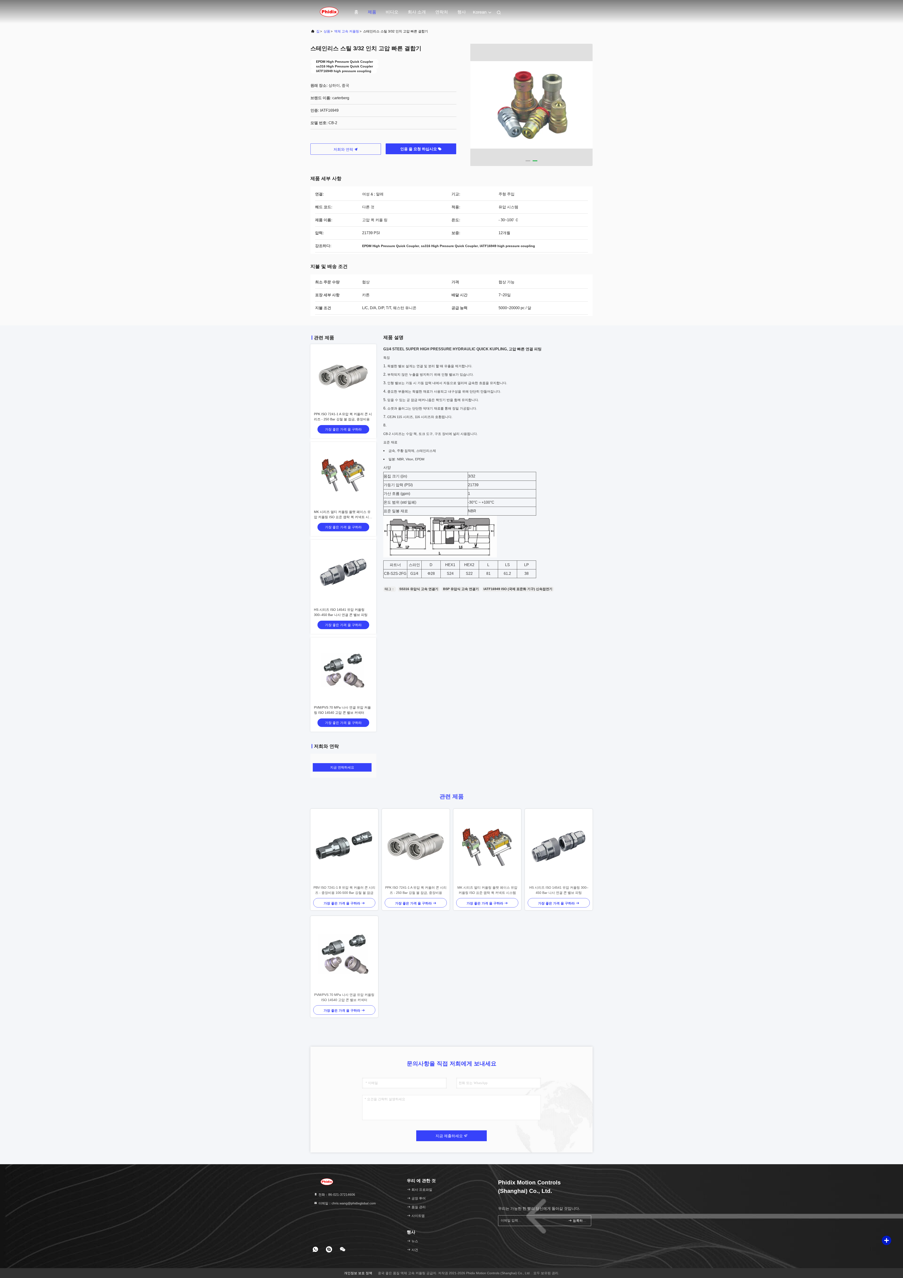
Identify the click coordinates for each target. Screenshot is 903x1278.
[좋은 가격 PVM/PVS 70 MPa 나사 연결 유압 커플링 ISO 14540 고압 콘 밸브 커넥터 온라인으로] (343, 670)
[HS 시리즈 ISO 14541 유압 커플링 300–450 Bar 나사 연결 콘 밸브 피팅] (559, 847)
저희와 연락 (343, 149)
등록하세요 (579, 1221)
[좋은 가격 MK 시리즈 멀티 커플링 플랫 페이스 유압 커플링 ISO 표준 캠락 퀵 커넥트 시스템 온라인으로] (343, 475)
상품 (327, 31)
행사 (461, 12)
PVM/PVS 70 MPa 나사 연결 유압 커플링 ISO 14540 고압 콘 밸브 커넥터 (344, 997)
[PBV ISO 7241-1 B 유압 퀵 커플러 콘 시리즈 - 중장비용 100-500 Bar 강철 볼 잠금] (344, 847)
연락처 (441, 12)
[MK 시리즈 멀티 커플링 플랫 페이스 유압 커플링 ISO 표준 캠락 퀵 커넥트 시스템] (487, 847)
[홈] (329, 12)
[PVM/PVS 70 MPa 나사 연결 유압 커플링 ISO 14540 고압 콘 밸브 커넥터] (344, 954)
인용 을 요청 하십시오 (419, 149)
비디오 (392, 12)
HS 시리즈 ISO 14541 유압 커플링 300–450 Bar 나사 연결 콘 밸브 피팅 (558, 890)
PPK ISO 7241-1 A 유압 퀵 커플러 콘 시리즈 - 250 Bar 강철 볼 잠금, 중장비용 (416, 890)
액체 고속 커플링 (346, 31)
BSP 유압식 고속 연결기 (461, 589)
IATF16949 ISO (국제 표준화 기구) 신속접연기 (517, 589)
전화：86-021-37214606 (336, 1194)
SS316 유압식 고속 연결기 (418, 589)
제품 (372, 12)
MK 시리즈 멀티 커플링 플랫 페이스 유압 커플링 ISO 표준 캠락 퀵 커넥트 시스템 (343, 517)
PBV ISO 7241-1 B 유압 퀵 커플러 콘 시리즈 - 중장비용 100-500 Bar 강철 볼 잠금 (344, 890)
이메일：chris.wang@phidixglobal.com (346, 1203)
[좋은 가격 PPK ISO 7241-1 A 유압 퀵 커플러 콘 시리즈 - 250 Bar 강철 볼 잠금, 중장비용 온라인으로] (343, 377)
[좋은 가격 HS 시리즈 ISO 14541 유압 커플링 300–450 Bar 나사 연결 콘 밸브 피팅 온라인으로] (343, 572)
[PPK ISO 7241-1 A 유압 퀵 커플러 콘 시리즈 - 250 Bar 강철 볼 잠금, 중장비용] (416, 847)
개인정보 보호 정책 (358, 1273)
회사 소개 (417, 12)
